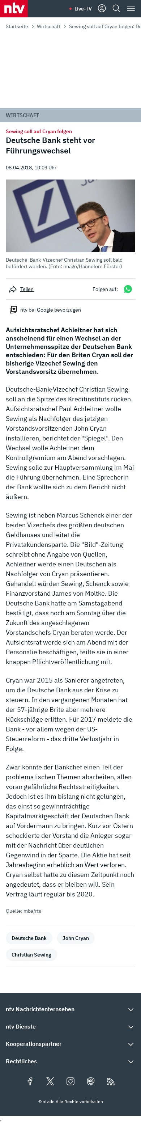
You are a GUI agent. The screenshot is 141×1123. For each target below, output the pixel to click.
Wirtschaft (48, 26)
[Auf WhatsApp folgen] (128, 289)
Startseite (17, 26)
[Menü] (131, 8)
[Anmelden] (102, 8)
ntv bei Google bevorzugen (50, 310)
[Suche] (116, 8)
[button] (70, 225)
